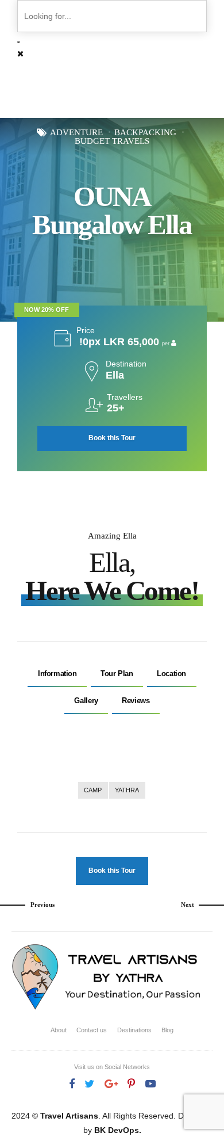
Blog (167, 1030)
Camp (93, 790)
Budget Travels (112, 141)
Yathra (127, 790)
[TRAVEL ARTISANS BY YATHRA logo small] (107, 978)
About (59, 1030)
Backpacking (145, 132)
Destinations (134, 1030)
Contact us (91, 1030)
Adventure (76, 132)
